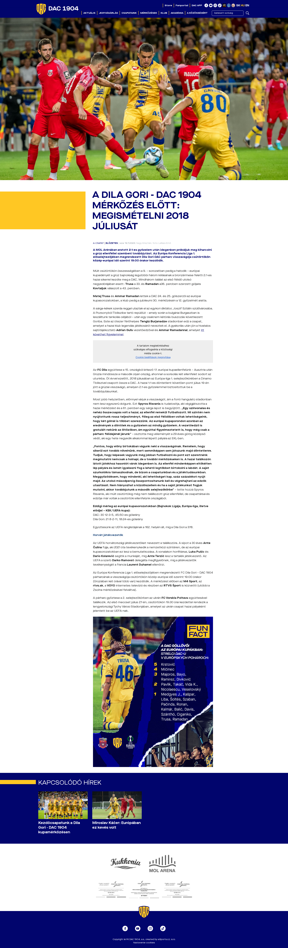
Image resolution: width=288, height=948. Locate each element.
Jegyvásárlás (108, 12)
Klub (164, 12)
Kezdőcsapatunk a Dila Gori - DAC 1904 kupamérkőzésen (59, 827)
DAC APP (197, 5)
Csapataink (129, 12)
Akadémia (177, 12)
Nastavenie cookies (144, 942)
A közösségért (197, 12)
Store (168, 5)
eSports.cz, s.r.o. (167, 939)
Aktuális (89, 12)
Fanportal (182, 5)
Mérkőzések (148, 12)
